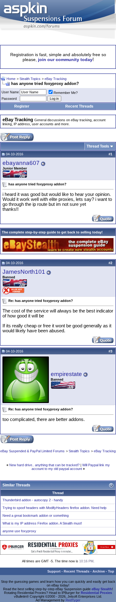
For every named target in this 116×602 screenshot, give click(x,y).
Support (54, 571)
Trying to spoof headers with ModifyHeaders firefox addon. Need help (54, 508)
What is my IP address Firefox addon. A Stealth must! (42, 523)
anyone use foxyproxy (19, 531)
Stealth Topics (30, 79)
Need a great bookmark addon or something (35, 515)
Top (111, 571)
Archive (98, 571)
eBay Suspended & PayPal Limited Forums (32, 451)
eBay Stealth (102, 589)
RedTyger (73, 600)
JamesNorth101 (23, 271)
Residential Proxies (96, 593)
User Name (10, 92)
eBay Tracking (56, 79)
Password (9, 98)
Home (10, 79)
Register (21, 106)
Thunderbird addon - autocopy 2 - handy (32, 500)
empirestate (66, 374)
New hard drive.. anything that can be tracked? (44, 465)
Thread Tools (98, 146)
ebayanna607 (21, 163)
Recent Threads (79, 106)
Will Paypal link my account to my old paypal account (71, 467)
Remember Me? (66, 93)
